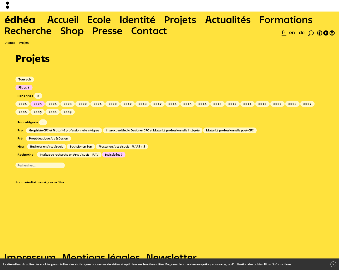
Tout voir (24, 79)
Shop (72, 30)
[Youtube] (325, 32)
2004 (52, 112)
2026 (22, 104)
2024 (52, 104)
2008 (292, 104)
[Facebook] (319, 32)
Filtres (22, 87)
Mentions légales (101, 257)
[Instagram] (332, 32)
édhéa (19, 19)
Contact (149, 30)
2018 (142, 104)
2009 (277, 104)
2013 (217, 104)
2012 (232, 104)
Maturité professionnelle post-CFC (230, 130)
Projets (180, 19)
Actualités (228, 19)
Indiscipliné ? (113, 154)
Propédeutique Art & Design (48, 138)
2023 (67, 104)
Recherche (28, 30)
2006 (22, 112)
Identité (137, 19)
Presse (107, 30)
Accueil (63, 19)
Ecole (99, 19)
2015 (187, 104)
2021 (97, 104)
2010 (262, 104)
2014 (202, 104)
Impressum (30, 257)
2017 (157, 104)
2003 (67, 112)
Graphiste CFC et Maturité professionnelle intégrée (64, 130)
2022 (82, 104)
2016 (172, 104)
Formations (285, 19)
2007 (307, 104)
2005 (37, 112)
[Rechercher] (311, 33)
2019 (127, 104)
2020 (112, 104)
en (292, 32)
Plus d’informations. (278, 264)
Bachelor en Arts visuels (46, 146)
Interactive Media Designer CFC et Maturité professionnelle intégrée (152, 130)
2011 (247, 104)
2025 (37, 104)
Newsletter (171, 257)
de (302, 32)
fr (284, 32)
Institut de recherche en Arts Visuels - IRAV (69, 154)
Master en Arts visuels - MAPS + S (122, 146)
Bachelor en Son (81, 146)
